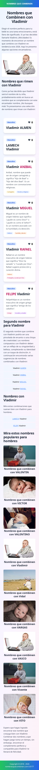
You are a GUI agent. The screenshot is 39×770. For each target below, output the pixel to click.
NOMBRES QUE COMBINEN (19, 3)
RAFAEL (26, 249)
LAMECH (15, 419)
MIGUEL (26, 208)
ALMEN (23, 368)
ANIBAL (26, 167)
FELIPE (11, 294)
